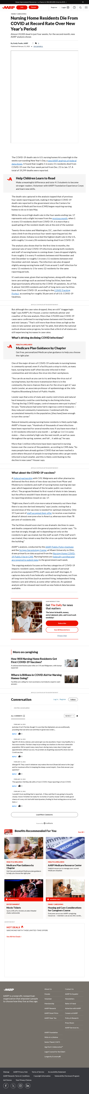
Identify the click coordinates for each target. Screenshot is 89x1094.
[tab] (18, 716)
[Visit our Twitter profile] (13, 1086)
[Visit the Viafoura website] (48, 823)
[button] (80, 7)
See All (80, 832)
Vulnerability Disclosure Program (67, 1076)
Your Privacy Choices (23, 1080)
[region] (44, 763)
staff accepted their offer (39, 513)
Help (74, 7)
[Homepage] (8, 7)
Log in (55, 699)
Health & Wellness (24, 345)
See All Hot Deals (13, 936)
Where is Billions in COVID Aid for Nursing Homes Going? (36, 676)
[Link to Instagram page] (20, 1086)
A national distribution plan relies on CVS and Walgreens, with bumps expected (36, 666)
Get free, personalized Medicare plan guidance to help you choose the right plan (48, 354)
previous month (60, 218)
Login (64, 7)
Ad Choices (7, 1080)
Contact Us (69, 989)
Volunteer (48, 999)
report (72, 734)
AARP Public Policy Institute (59, 546)
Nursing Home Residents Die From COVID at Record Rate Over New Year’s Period (44, 23)
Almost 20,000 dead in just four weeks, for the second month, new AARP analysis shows (43, 35)
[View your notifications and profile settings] (77, 716)
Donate (47, 994)
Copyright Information (42, 1076)
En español (38, 46)
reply (14, 734)
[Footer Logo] (18, 989)
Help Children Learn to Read (35, 178)
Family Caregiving (18, 14)
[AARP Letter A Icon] (9, 348)
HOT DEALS (13, 927)
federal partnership (23, 478)
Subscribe (62, 623)
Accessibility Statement (57, 1072)
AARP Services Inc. (72, 1028)
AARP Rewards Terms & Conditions (16, 1076)
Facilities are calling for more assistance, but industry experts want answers (35, 683)
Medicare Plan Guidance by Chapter (41, 348)
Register (54, 7)
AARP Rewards (50, 1008)
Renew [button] (33, 7)
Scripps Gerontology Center (33, 550)
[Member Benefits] (9, 832)
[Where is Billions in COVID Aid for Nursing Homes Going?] (71, 679)
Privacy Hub (62, 635)
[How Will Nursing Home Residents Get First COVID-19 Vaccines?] (71, 663)
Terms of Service (38, 1072)
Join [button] (21, 7)
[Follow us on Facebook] (6, 1086)
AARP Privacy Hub (20, 1072)
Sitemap (6, 1072)
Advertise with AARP (73, 1008)
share (65, 734)
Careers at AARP (71, 1013)
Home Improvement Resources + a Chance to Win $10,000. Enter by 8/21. (40, 2)
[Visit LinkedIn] (27, 1086)
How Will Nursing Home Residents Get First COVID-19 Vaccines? (34, 660)
